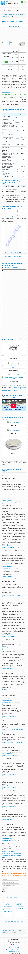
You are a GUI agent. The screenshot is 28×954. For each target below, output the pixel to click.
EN (1, 6)
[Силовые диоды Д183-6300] (13, 422)
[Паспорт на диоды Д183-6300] (13, 236)
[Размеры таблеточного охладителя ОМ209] (13, 374)
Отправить (5, 888)
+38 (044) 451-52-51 (14, 939)
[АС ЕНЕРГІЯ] (3, 2)
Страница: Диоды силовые (8, 636)
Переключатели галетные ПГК (8, 907)
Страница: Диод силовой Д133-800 (10, 755)
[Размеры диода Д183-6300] (20, 210)
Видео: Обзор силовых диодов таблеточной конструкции (12, 396)
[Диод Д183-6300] (8, 210)
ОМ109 (20, 173)
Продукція (8, 950)
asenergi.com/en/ (15, 947)
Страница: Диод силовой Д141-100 (10, 840)
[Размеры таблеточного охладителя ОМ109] (13, 363)
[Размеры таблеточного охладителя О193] (13, 347)
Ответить (9, 500)
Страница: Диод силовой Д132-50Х (10, 787)
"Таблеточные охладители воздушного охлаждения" (14, 387)
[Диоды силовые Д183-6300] (14, 26)
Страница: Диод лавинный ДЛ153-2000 (12, 502)
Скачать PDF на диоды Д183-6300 (12, 267)
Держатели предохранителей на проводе (19, 909)
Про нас (14, 950)
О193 (17, 173)
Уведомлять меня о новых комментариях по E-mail (14, 890)
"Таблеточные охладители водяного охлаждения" (14, 389)
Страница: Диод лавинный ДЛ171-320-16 (12, 578)
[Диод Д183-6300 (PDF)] (23, 176)
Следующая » (18, 475)
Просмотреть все (6, 475)
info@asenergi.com (12, 2)
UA (3, 6)
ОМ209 (23, 173)
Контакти (19, 950)
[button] (22, 1)
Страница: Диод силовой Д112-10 (10, 702)
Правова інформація (14, 951)
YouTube (15, 945)
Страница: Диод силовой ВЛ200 (10, 568)
